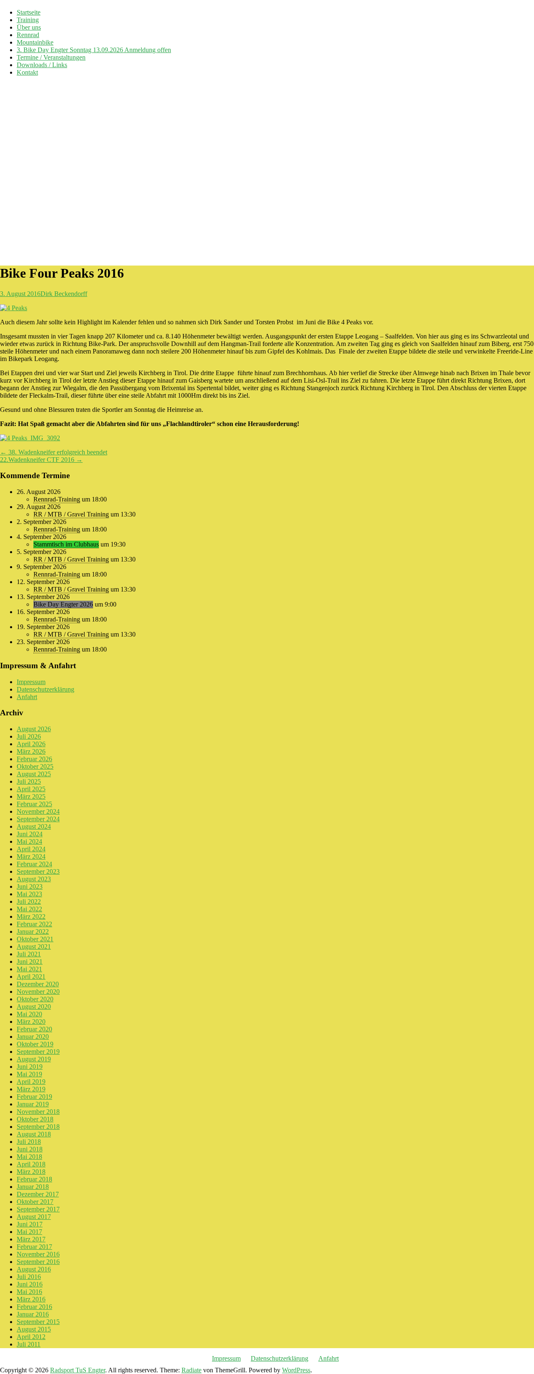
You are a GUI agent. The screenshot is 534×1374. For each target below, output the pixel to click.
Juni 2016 (30, 1284)
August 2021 (34, 946)
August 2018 (34, 1134)
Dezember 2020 (38, 984)
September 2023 (38, 871)
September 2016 (38, 1261)
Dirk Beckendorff (63, 293)
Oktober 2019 (35, 1044)
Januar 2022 (33, 931)
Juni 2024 (30, 833)
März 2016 (31, 1299)
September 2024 (38, 818)
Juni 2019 (30, 1066)
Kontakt (27, 72)
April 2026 (31, 743)
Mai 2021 (29, 969)
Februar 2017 (34, 1246)
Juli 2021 (29, 954)
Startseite (28, 12)
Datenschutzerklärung (45, 689)
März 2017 (31, 1239)
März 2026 (31, 751)
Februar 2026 (34, 758)
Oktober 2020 (35, 999)
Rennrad (28, 34)
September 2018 (38, 1126)
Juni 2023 (30, 886)
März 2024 (31, 856)
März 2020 (31, 1021)
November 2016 (38, 1254)
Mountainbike (35, 42)
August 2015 (34, 1329)
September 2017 (38, 1209)
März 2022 (31, 916)
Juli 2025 (29, 781)
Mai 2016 (29, 1291)
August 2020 (34, 1006)
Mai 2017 (29, 1231)
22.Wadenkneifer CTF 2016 (41, 459)
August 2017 (34, 1216)
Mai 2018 (29, 1156)
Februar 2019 (34, 1096)
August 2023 (34, 879)
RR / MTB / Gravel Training (71, 514)
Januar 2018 (33, 1186)
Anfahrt (27, 696)
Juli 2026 (29, 736)
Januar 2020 (33, 1036)
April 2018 (31, 1164)
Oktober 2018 (35, 1119)
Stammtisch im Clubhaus (66, 544)
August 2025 (34, 773)
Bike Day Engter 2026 (63, 604)
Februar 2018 (34, 1179)
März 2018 (31, 1171)
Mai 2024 (29, 841)
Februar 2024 (34, 864)
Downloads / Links (42, 64)
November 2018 (38, 1111)
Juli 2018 (29, 1141)
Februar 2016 (34, 1306)
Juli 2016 (29, 1276)
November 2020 (38, 991)
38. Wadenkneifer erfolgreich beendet (53, 452)
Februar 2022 (34, 924)
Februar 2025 (34, 803)
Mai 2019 (29, 1074)
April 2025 (31, 788)
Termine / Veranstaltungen (51, 57)
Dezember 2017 (38, 1194)
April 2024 (31, 848)
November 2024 (38, 811)
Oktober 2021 (35, 939)
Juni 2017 (30, 1224)
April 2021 (31, 976)
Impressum (31, 681)
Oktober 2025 (35, 766)
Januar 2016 (33, 1314)
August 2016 (34, 1269)
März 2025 (31, 796)
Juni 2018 (30, 1149)
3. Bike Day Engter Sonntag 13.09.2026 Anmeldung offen (94, 49)
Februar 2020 (34, 1029)
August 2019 (34, 1059)
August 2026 (34, 728)
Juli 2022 (29, 901)
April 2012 (31, 1336)
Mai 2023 (29, 894)
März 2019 (31, 1089)
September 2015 (38, 1321)
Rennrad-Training (56, 499)
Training (28, 19)
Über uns (29, 27)
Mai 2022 (29, 909)
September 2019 (38, 1051)
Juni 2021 (30, 961)
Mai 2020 (29, 1014)
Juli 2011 (28, 1344)
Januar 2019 (33, 1104)
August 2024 (34, 826)
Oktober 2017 (35, 1201)
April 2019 (31, 1081)
